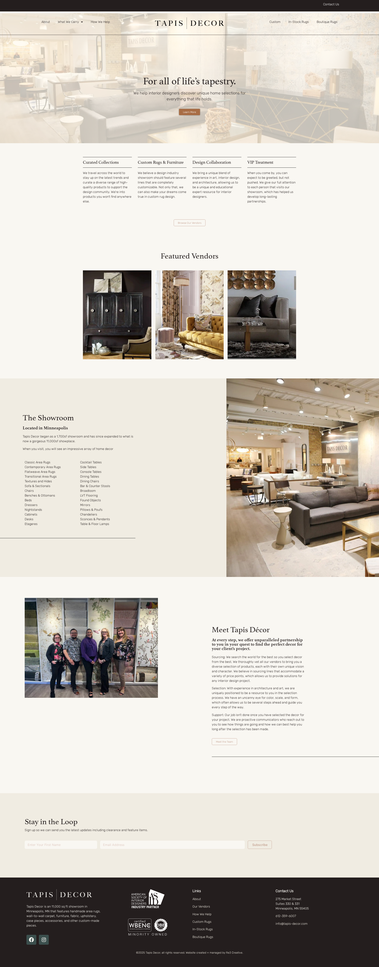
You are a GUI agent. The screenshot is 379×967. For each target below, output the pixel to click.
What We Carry (68, 22)
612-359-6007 (286, 916)
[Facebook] (31, 940)
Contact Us (331, 4)
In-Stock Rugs (298, 22)
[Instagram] (44, 940)
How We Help (100, 22)
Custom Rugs (201, 922)
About (45, 22)
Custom (274, 22)
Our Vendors (201, 906)
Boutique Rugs (327, 22)
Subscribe (259, 845)
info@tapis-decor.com (292, 924)
